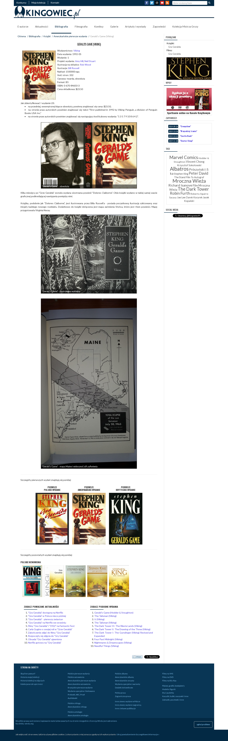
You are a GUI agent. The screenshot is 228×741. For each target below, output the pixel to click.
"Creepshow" (185, 126)
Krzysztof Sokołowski (189, 165)
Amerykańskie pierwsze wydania (70, 36)
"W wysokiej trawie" (188, 131)
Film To (190, 177)
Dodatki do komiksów (124, 687)
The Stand (179, 177)
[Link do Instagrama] (157, 3)
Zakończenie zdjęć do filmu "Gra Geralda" (49, 632)
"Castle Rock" (186, 135)
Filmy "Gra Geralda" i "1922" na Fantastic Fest (51, 625)
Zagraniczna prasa (123, 696)
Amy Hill (79, 61)
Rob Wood (85, 64)
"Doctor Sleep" (186, 140)
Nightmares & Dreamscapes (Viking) (113, 642)
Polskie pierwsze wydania (79, 673)
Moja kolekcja (38, 2)
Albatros (179, 169)
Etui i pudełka (168, 693)
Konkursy (21, 2)
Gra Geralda (174, 46)
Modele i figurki (169, 689)
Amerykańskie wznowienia (79, 684)
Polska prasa (120, 693)
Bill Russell (73, 68)
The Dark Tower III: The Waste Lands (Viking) (118, 625)
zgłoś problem (203, 724)
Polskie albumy (121, 673)
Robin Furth (180, 193)
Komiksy (98, 26)
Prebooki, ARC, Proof (76, 695)
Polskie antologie (75, 712)
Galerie (114, 26)
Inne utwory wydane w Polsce (127, 701)
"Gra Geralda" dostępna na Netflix (45, 612)
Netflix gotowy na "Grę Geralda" (44, 642)
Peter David (198, 173)
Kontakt (55, 2)
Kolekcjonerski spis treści (32, 684)
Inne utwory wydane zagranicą (128, 705)
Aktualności (41, 26)
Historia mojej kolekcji (30, 677)
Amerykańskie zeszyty (124, 681)
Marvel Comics (183, 157)
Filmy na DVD (167, 677)
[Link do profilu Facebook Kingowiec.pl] (147, 3)
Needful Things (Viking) (106, 645)
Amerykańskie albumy (124, 677)
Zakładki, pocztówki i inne (173, 700)
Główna (22, 36)
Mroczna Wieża (189, 181)
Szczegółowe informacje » (147, 734)
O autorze (22, 26)
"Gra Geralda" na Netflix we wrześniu (47, 622)
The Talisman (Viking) (105, 615)
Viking (76, 50)
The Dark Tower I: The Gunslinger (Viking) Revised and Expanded (123, 634)
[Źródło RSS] (167, 3)
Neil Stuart (90, 61)
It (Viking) (99, 619)
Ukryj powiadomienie (126, 734)
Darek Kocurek (194, 197)
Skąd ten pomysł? (28, 673)
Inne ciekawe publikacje (125, 708)
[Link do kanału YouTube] (162, 3)
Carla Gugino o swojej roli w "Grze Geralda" (50, 629)
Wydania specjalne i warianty (127, 684)
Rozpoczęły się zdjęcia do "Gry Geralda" (48, 635)
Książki (47, 36)
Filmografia (81, 26)
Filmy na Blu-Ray (169, 681)
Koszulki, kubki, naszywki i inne (175, 696)
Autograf (199, 177)
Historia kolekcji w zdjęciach (33, 681)
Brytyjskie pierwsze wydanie (80, 687)
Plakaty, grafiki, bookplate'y (173, 686)
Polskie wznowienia (76, 677)
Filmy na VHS (167, 673)
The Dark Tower (193, 189)
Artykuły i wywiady (135, 26)
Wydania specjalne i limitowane (81, 691)
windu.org (29, 723)
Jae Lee (181, 197)
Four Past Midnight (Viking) (108, 639)
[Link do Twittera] (152, 3)
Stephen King (181, 173)
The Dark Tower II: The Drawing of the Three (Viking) (122, 629)
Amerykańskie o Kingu (77, 707)
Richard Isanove (180, 185)
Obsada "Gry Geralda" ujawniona (45, 639)
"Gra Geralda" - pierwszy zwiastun (45, 619)
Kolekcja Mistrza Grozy (185, 26)
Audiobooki (72, 698)
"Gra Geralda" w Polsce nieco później (47, 615)
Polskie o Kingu (74, 703)
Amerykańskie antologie (78, 715)
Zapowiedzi (159, 26)
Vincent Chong (195, 161)
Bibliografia (61, 26)
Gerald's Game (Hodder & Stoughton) (113, 612)
